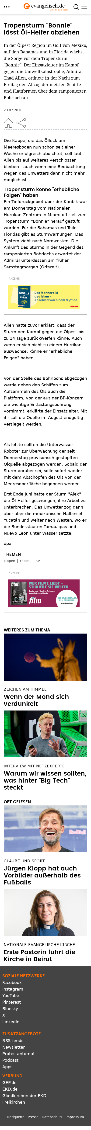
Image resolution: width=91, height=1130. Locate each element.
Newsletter (13, 1047)
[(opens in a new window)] (44, 297)
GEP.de (9, 1082)
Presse (33, 1117)
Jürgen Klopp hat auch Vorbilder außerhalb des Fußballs (42, 876)
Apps (7, 1066)
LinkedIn (10, 1021)
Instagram (12, 989)
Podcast (10, 1060)
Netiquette (15, 1117)
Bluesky (10, 1008)
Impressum (75, 1117)
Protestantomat (18, 1053)
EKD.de (10, 1089)
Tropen (9, 561)
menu (7, 7)
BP (37, 561)
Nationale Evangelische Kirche (39, 945)
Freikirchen (13, 1102)
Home (8, 123)
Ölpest (25, 561)
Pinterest (11, 1002)
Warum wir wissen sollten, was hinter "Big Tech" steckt (45, 781)
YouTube (10, 995)
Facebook (12, 982)
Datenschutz (52, 1117)
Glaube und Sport (24, 861)
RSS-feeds (12, 1040)
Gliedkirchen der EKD (24, 1095)
